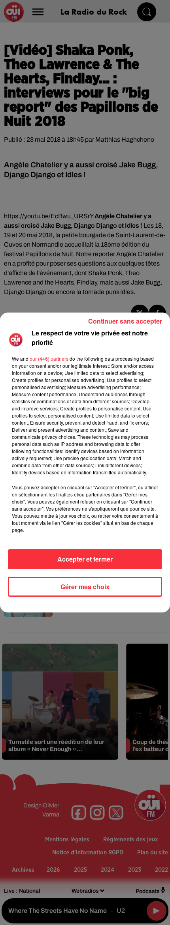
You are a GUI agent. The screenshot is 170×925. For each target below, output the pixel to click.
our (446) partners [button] (49, 358)
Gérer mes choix (85, 586)
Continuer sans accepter (125, 321)
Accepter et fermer (85, 559)
